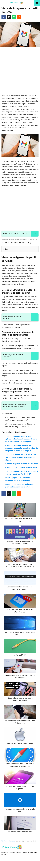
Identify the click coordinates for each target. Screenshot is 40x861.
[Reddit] (19, 17)
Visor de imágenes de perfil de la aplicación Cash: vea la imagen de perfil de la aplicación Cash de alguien (21, 439)
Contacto (30, 852)
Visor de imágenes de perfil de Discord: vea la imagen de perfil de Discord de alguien (21, 457)
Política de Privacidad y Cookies (18, 852)
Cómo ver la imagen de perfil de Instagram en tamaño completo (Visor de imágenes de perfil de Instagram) (21, 448)
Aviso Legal (4, 852)
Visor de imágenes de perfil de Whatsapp (21, 464)
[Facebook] (3, 17)
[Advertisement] (20, 69)
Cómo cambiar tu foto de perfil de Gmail (21, 467)
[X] (9, 17)
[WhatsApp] (14, 17)
